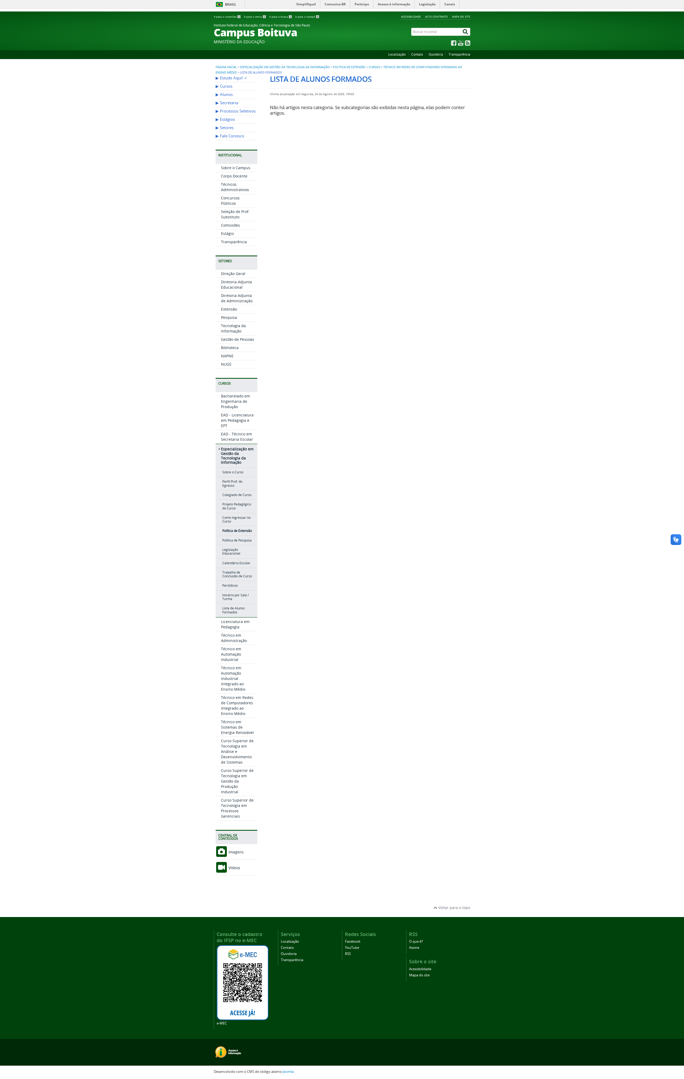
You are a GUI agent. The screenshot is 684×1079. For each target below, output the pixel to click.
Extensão (229, 309)
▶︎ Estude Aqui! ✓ (231, 77)
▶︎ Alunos (224, 94)
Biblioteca (230, 347)
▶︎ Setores (225, 127)
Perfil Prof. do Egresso (232, 483)
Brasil (230, 4)
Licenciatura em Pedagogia (235, 624)
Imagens (235, 851)
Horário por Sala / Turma (235, 597)
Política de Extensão (349, 67)
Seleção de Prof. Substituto (235, 214)
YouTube (352, 947)
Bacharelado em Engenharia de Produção (235, 401)
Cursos (374, 67)
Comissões (230, 225)
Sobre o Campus (235, 167)
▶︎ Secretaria (227, 102)
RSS (348, 954)
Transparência (459, 54)
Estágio (227, 233)
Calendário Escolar (236, 563)
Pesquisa (229, 317)
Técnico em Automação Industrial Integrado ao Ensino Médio (233, 678)
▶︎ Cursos (224, 86)
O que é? (416, 941)
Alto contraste (436, 16)
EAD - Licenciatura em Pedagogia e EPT (237, 420)
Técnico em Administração (234, 638)
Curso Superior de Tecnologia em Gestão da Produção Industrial (237, 781)
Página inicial (226, 67)
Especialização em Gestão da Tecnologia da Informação (285, 67)
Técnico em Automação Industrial (231, 654)
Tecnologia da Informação (233, 328)
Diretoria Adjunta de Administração (236, 298)
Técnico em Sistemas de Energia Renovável (237, 727)
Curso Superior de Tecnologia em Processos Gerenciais (237, 808)
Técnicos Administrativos (235, 187)
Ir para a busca (280, 16)
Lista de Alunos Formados (233, 610)
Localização (397, 54)
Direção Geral (233, 273)
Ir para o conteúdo (227, 16)
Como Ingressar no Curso (236, 519)
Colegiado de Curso (236, 495)
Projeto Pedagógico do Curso (236, 506)
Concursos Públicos (230, 200)
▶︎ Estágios (225, 119)
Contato (417, 54)
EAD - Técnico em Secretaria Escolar (237, 436)
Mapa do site (461, 16)
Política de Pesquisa (237, 540)
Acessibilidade (411, 16)
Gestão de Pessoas (237, 339)
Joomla (288, 1071)
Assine (414, 947)
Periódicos (230, 585)
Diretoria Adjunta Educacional (236, 284)
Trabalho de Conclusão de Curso (237, 574)
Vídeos (233, 867)
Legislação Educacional (231, 551)
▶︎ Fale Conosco (230, 135)
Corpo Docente (234, 176)
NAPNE (227, 355)
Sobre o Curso (232, 472)
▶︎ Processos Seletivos (236, 111)
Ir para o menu (254, 16)
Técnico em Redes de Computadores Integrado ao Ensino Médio (237, 705)
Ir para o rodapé (306, 16)
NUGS (226, 364)
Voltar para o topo (453, 907)
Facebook (352, 941)
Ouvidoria (436, 54)
